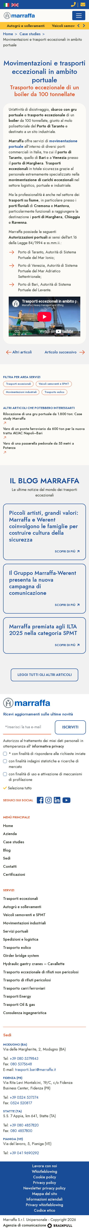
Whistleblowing (44, 1171)
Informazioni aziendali (44, 1199)
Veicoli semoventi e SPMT (31, 25)
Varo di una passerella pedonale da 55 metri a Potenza (38, 445)
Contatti (10, 866)
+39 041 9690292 (24, 1153)
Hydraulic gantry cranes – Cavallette (34, 964)
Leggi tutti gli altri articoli (45, 674)
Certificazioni (14, 874)
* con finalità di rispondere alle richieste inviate (47, 753)
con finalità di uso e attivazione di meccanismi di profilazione (45, 776)
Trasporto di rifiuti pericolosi (27, 980)
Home (8, 34)
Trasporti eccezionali (18, 384)
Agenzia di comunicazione (24, 1225)
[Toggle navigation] (78, 15)
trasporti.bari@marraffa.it (35, 1069)
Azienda (10, 833)
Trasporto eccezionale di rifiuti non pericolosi (40, 972)
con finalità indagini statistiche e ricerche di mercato (44, 763)
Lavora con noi (44, 1166)
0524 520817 (21, 1103)
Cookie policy (44, 1177)
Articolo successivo (61, 352)
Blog (7, 850)
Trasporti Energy (17, 996)
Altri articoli (22, 352)
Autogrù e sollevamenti (22, 907)
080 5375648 (21, 1064)
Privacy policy (44, 1182)
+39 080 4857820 (24, 1125)
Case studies (30, 34)
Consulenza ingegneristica (24, 1013)
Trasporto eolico (54, 392)
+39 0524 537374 (24, 1097)
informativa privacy (48, 746)
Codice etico (44, 1210)
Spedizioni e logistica (20, 939)
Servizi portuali (15, 931)
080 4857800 (21, 1130)
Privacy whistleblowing (44, 1205)
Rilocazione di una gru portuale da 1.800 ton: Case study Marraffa (42, 416)
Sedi (6, 858)
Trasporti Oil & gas (19, 1004)
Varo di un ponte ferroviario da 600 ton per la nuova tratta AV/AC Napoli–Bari (44, 431)
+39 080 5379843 (24, 1058)
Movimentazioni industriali (21, 392)
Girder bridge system (21, 955)
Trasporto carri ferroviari (24, 988)
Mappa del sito (44, 1193)
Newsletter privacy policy (44, 1188)
